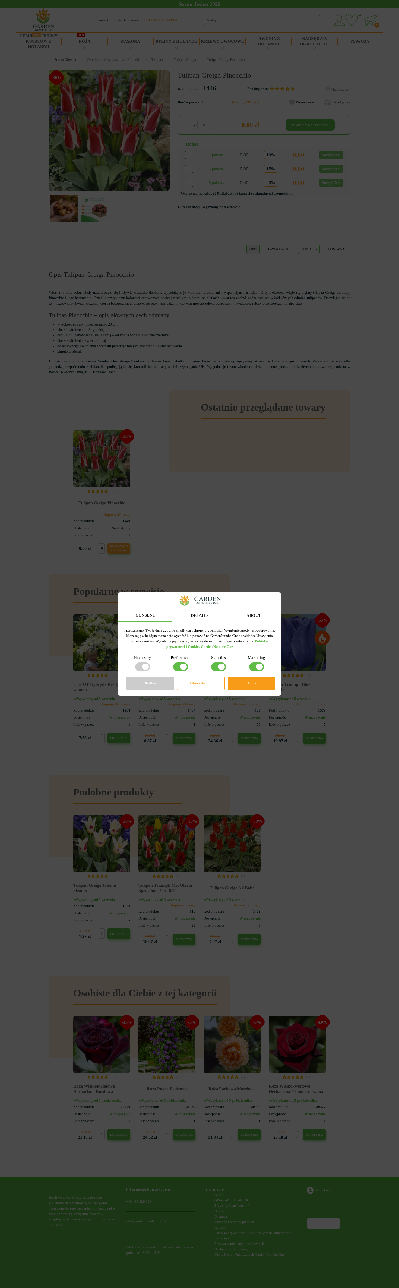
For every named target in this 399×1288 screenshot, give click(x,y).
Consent (145, 615)
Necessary (142, 657)
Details (199, 615)
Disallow (150, 683)
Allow (251, 683)
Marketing (256, 657)
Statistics (218, 657)
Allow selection (201, 683)
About (253, 615)
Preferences (180, 657)
